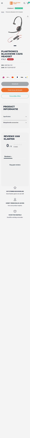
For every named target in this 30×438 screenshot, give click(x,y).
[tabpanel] (15, 172)
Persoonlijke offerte (15, 96)
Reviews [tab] (8, 156)
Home (2, 12)
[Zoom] (27, 16)
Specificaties (7, 116)
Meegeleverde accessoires (10, 122)
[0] (27, 3)
